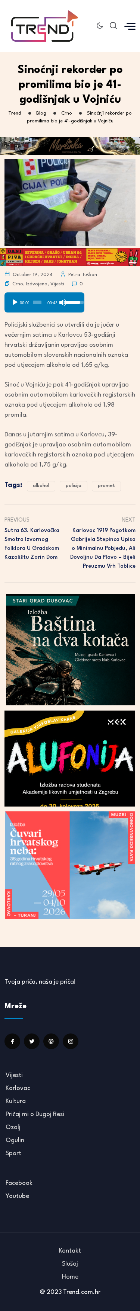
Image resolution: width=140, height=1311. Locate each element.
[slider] (37, 302)
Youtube (17, 1196)
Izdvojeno (36, 284)
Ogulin (15, 1140)
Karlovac (18, 1088)
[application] (44, 299)
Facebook (19, 1183)
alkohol (41, 485)
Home (70, 1277)
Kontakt (70, 1251)
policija (73, 485)
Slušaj (70, 1264)
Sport (13, 1153)
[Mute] (62, 302)
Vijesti (57, 284)
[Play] (15, 302)
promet (106, 485)
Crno (17, 284)
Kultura (16, 1101)
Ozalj (13, 1127)
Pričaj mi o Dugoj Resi (35, 1114)
